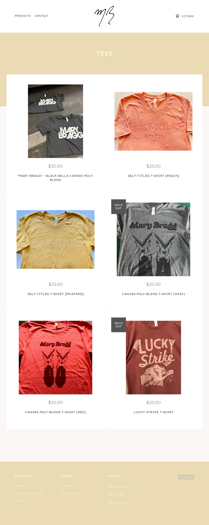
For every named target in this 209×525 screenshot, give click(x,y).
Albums (20, 486)
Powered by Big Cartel (186, 477)
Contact (42, 15)
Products (23, 15)
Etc (17, 508)
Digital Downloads (29, 493)
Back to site (70, 493)
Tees (18, 500)
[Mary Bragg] (104, 16)
